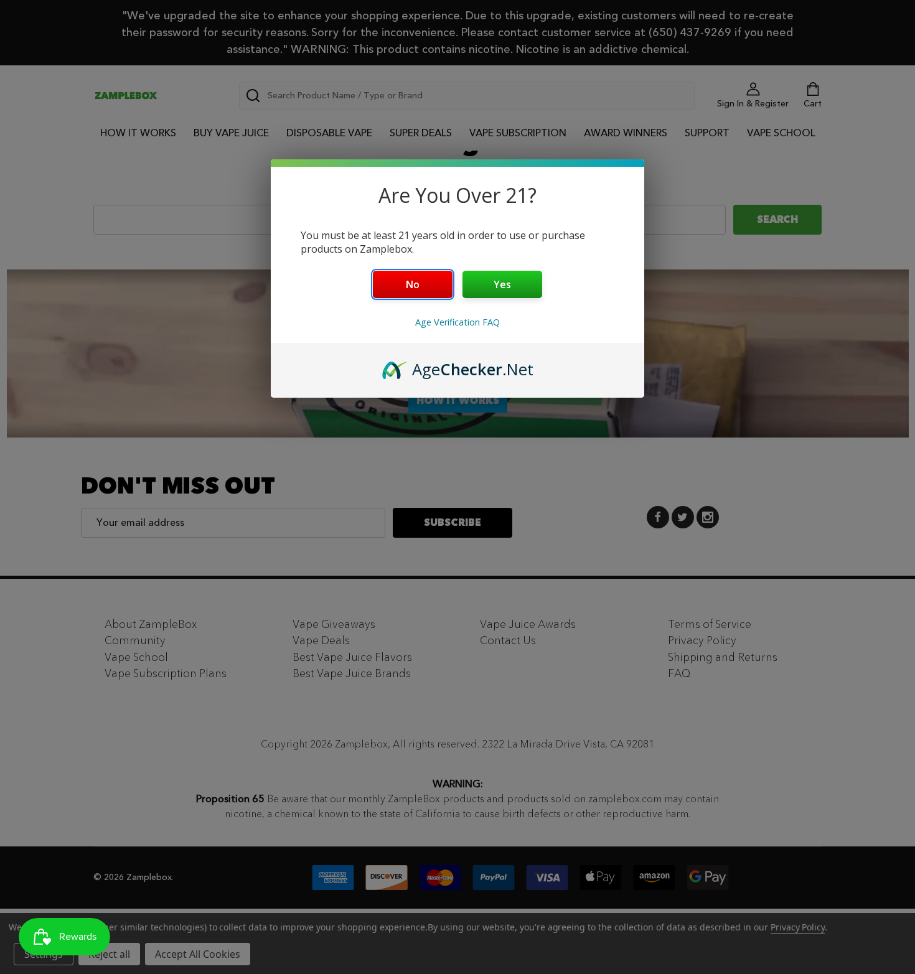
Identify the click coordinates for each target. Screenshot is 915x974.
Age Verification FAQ (457, 322)
